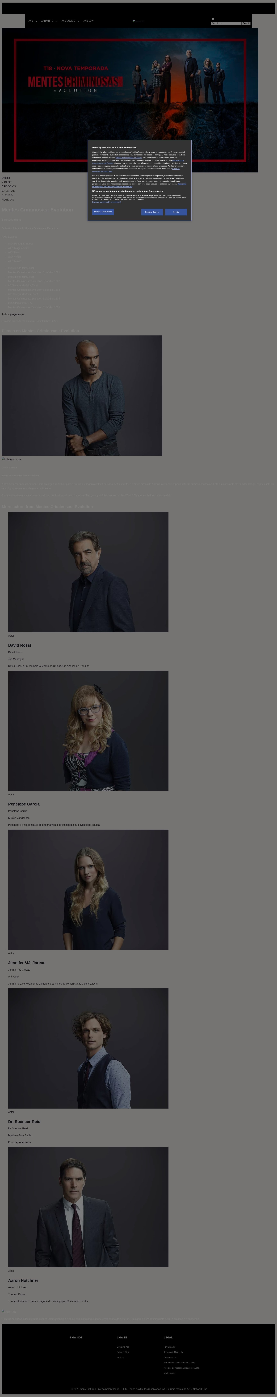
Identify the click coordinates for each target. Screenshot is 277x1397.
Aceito (176, 212)
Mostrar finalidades (103, 212)
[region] (140, 180)
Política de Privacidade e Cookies (129, 158)
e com (175, 169)
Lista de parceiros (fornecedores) (106, 202)
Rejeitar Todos (152, 212)
